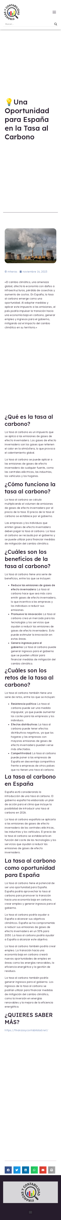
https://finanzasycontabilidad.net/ (26, 1030)
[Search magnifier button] (55, 24)
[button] (8, 1170)
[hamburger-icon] (54, 12)
